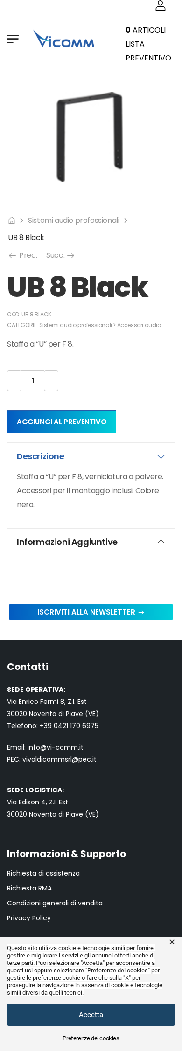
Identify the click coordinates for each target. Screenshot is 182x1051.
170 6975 (84, 725)
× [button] (172, 942)
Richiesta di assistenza (43, 873)
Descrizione (40, 456)
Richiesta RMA (29, 888)
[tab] (91, 456)
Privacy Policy (29, 918)
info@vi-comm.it (56, 747)
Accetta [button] (91, 1015)
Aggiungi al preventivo (61, 422)
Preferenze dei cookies (91, 1038)
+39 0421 (55, 725)
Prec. (27, 255)
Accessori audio (139, 325)
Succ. (61, 255)
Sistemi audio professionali (73, 220)
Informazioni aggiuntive (67, 542)
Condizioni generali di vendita (55, 903)
